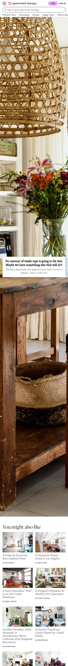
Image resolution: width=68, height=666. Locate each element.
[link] (18, 557)
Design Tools (48, 14)
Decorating (24, 14)
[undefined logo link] (22, 3)
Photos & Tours (9, 14)
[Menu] (4, 3)
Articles (36, 14)
